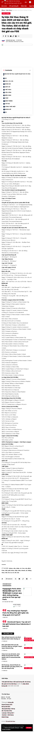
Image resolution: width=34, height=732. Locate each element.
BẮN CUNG (8, 95)
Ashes (11, 568)
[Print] (16, 36)
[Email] (11, 36)
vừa (18, 572)
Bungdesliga (6, 708)
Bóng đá (28, 638)
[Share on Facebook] (5, 36)
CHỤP (6, 98)
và (11, 572)
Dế (6, 78)
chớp (17, 568)
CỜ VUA (7, 103)
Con (23, 568)
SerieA (4, 715)
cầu (14, 568)
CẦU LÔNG (8, 92)
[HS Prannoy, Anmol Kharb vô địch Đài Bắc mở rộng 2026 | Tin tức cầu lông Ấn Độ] (28, 666)
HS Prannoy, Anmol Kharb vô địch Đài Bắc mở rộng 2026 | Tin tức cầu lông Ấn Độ (12, 666)
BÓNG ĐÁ (8, 84)
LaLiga (4, 713)
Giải (6, 570)
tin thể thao (13, 684)
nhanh (23, 570)
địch (29, 568)
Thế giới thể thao (10, 40)
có (20, 568)
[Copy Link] (13, 36)
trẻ (9, 572)
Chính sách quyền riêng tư (12, 727)
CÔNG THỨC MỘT (10, 106)
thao (3, 572)
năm (19, 570)
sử (26, 570)
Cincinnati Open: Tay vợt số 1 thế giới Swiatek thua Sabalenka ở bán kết (17, 624)
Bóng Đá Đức (6, 706)
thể (6, 572)
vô (13, 572)
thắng (29, 570)
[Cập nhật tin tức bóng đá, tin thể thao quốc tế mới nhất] (13, 2)
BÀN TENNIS (9, 101)
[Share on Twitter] (8, 36)
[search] (23, 2)
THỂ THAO (8, 89)
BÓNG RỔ (8, 109)
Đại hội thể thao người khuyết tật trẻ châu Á (16, 74)
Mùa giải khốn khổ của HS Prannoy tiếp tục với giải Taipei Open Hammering (12, 646)
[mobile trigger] (3, 2)
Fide (3, 570)
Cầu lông (6, 13)
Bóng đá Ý (10, 713)
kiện (16, 570)
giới (9, 570)
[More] (18, 36)
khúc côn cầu (9, 81)
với (15, 572)
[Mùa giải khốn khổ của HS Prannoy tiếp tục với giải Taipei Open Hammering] (28, 646)
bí (6, 112)
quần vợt (7, 86)
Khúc (12, 570)
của (26, 568)
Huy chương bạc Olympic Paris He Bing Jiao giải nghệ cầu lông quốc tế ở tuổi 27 (16, 613)
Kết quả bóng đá (18, 681)
